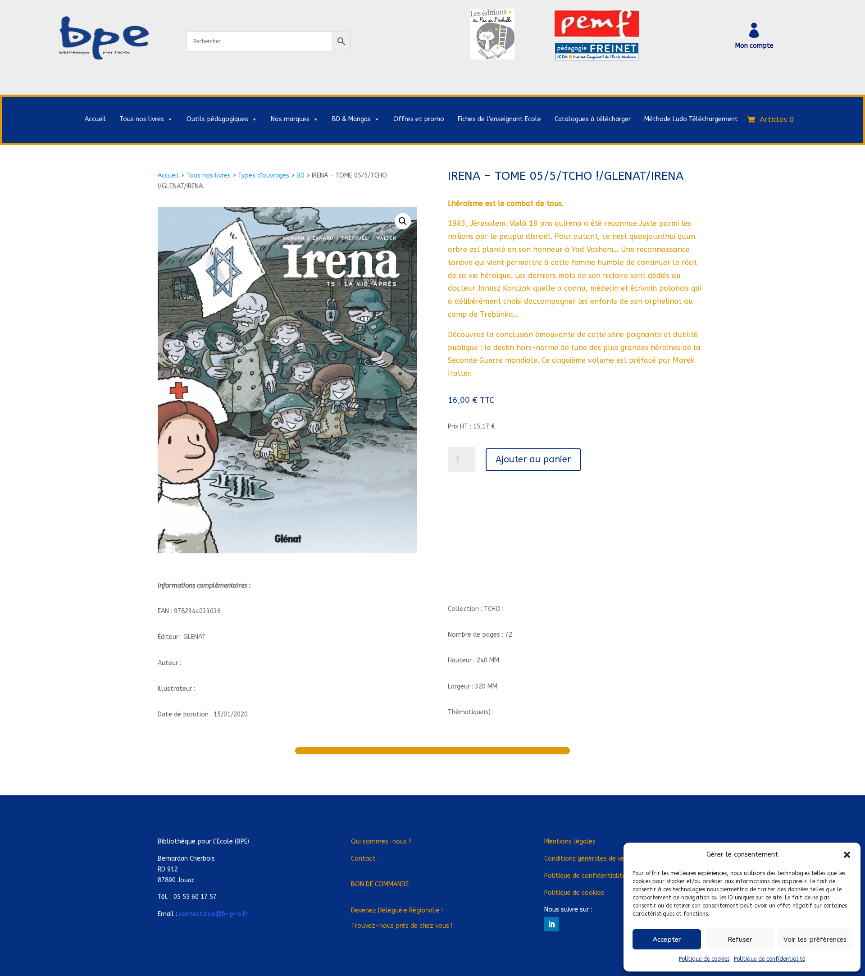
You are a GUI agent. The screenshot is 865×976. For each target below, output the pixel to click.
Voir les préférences (815, 939)
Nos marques (290, 119)
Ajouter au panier (533, 459)
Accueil (95, 119)
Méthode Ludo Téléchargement (691, 119)
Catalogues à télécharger (593, 119)
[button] (846, 854)
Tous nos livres (141, 119)
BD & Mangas (351, 119)
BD (300, 175)
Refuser (740, 939)
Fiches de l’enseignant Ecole (499, 119)
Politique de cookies (704, 959)
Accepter (667, 939)
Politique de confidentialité (769, 959)
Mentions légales (570, 841)
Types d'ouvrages (263, 175)
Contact (363, 858)
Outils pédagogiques (217, 119)
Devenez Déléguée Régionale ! (397, 910)
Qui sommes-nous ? (381, 841)
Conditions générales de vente (589, 858)
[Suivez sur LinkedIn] (551, 924)
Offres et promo (418, 119)
